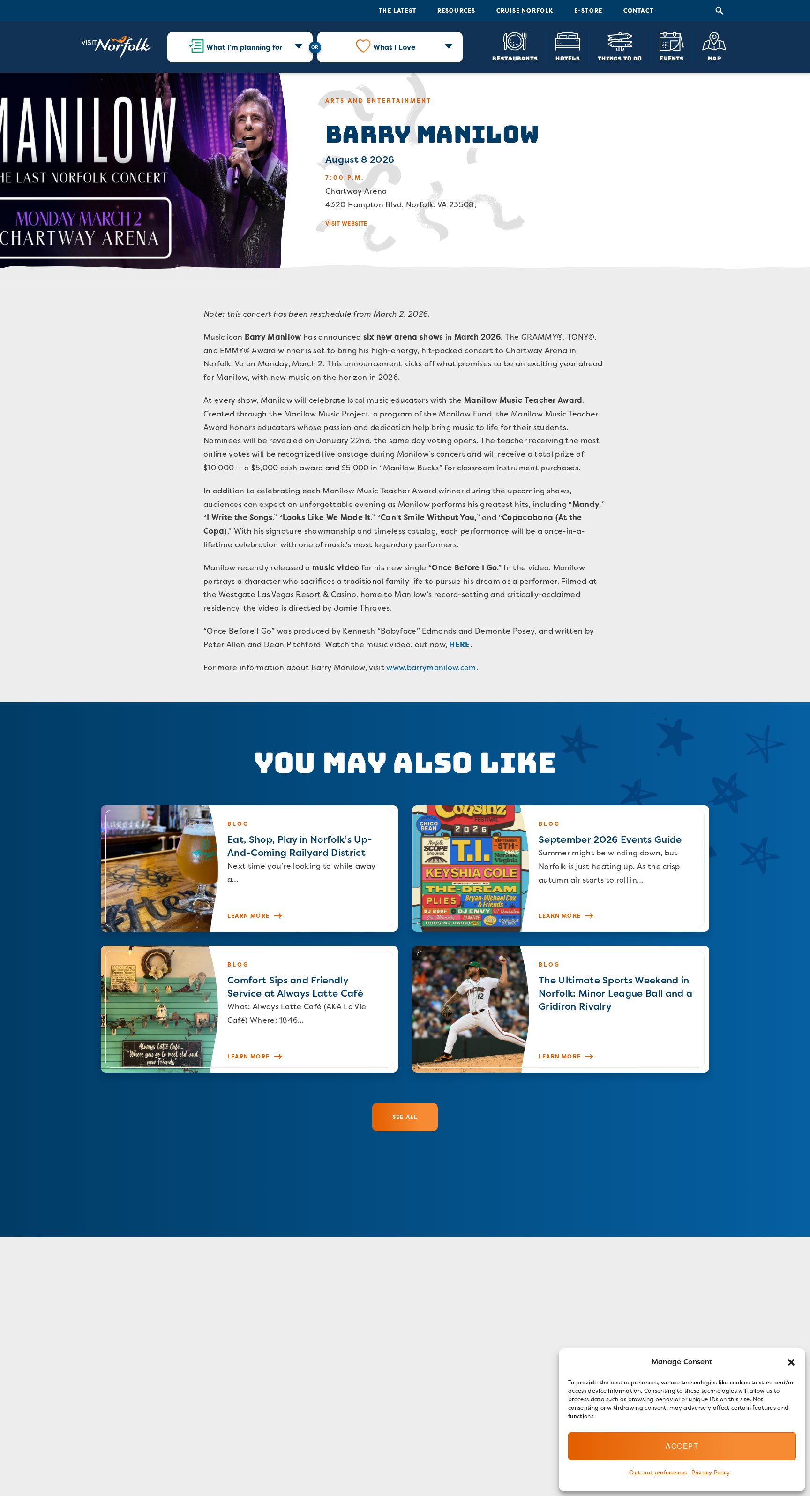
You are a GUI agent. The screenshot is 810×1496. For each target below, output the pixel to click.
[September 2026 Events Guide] (560, 868)
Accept (682, 1446)
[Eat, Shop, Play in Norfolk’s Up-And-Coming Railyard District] (249, 868)
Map (714, 58)
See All (405, 1117)
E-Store (588, 11)
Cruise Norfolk (525, 11)
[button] (791, 1362)
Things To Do (620, 58)
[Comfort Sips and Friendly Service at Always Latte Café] (249, 1009)
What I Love (394, 47)
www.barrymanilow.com (431, 667)
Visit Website (346, 223)
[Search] (719, 11)
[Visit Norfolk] (116, 47)
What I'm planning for (244, 47)
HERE (459, 644)
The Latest (397, 11)
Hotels (567, 58)
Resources (456, 11)
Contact (638, 11)
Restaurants (515, 58)
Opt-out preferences (658, 1472)
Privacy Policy (710, 1472)
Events (671, 58)
